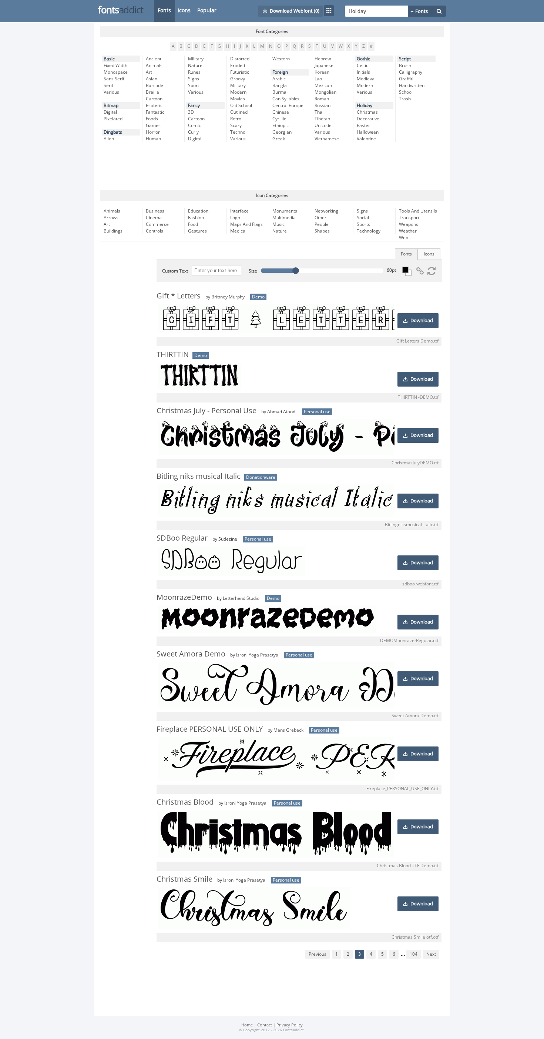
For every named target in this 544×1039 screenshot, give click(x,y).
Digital (110, 112)
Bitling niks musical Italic (199, 476)
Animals (154, 65)
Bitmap (111, 105)
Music (278, 224)
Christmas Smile (184, 879)
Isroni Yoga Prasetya (257, 655)
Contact (264, 1025)
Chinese (280, 112)
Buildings (113, 231)
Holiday (364, 105)
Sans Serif (114, 78)
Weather (408, 231)
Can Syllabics (285, 98)
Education (198, 211)
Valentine (366, 138)
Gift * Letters (179, 295)
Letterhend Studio (241, 598)
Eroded (237, 65)
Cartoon (154, 98)
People (322, 224)
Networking (326, 211)
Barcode (154, 85)
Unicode (323, 125)
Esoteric (154, 105)
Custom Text (175, 271)
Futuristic (239, 72)
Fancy (194, 105)
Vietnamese (327, 138)
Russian (322, 105)
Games (153, 125)
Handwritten (411, 85)
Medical (238, 231)
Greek (278, 138)
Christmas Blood (185, 802)
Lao (318, 78)
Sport (193, 85)
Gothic (363, 58)
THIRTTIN (173, 354)
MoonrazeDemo (184, 597)
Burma (279, 92)
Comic (194, 125)
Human (153, 138)
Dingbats (113, 132)
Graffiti (406, 78)
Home (247, 1025)
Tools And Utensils (418, 211)
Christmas (367, 112)
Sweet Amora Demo (191, 653)
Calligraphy (410, 72)
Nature (195, 65)
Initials (363, 72)
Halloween (368, 132)
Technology (368, 231)
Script (405, 58)
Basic (109, 58)
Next (431, 954)
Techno (237, 132)
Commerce (157, 224)
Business (155, 211)
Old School (241, 105)
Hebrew (323, 58)
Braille (152, 92)
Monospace (116, 72)
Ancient (153, 58)
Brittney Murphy (228, 297)
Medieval (366, 78)
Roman (322, 98)
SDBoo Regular (182, 538)
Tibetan (322, 118)
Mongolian (325, 92)
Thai (319, 112)
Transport (409, 217)
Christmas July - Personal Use (206, 410)
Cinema (154, 217)
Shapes (322, 231)
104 (413, 954)
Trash (405, 98)
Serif (108, 85)
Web (403, 237)
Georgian (282, 132)
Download (421, 321)
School (406, 92)
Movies (237, 98)
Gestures (197, 231)
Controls (154, 231)
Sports (363, 224)
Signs (193, 78)
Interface (239, 211)
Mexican (323, 85)
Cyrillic (279, 118)
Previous (317, 954)
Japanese (324, 65)
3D (191, 112)
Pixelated (113, 118)
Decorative (368, 118)
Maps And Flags (246, 224)
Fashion (196, 217)
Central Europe (287, 105)
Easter (363, 125)
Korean (322, 72)
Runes (194, 72)
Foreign (280, 72)
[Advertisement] (272, 169)
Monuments (284, 211)
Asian (151, 78)
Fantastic (155, 112)
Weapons (408, 224)
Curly (193, 132)
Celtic (362, 65)
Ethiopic (280, 125)
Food (193, 224)
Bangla (279, 85)
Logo (235, 217)
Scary (236, 125)
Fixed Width (115, 65)
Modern (238, 92)
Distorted (239, 58)
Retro (235, 118)
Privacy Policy (289, 1025)
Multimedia (284, 217)
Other (320, 217)
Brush (405, 65)
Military (196, 58)
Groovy (237, 78)
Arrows (111, 217)
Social (363, 217)
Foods (152, 118)
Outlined (239, 112)
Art (149, 72)
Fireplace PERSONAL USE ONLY (210, 729)
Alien (109, 138)
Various (111, 92)
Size (253, 271)
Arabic (279, 78)
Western (281, 58)
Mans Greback (288, 730)
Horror (153, 132)
